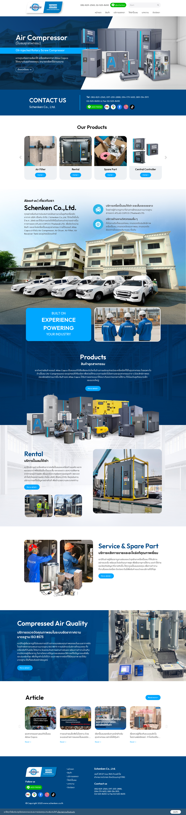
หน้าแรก (98, 12)
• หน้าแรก (70, 769)
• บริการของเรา (72, 776)
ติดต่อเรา (156, 12)
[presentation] (20, 157)
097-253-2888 (113, 97)
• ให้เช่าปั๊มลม (71, 780)
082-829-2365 (87, 5)
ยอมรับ (175, 812)
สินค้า (107, 12)
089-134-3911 (142, 97)
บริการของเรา (119, 12)
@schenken (120, 5)
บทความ (145, 12)
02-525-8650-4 (94, 101)
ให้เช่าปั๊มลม (133, 12)
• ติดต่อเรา (70, 787)
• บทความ (70, 783)
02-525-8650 (102, 5)
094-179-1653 (128, 97)
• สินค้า (69, 772)
